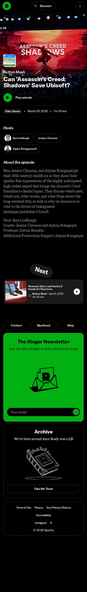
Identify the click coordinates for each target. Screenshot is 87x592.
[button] (43, 6)
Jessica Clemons (47, 138)
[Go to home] (7, 6)
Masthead (43, 325)
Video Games (12, 111)
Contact (16, 325)
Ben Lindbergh (21, 138)
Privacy (39, 507)
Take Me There (43, 489)
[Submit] (76, 412)
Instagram (41, 522)
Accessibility (43, 515)
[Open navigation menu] (80, 6)
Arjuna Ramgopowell (24, 148)
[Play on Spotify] (7, 19)
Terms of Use (23, 507)
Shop (70, 325)
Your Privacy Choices (58, 507)
